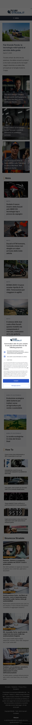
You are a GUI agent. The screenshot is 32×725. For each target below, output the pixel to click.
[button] (16, 360)
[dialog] (16, 362)
